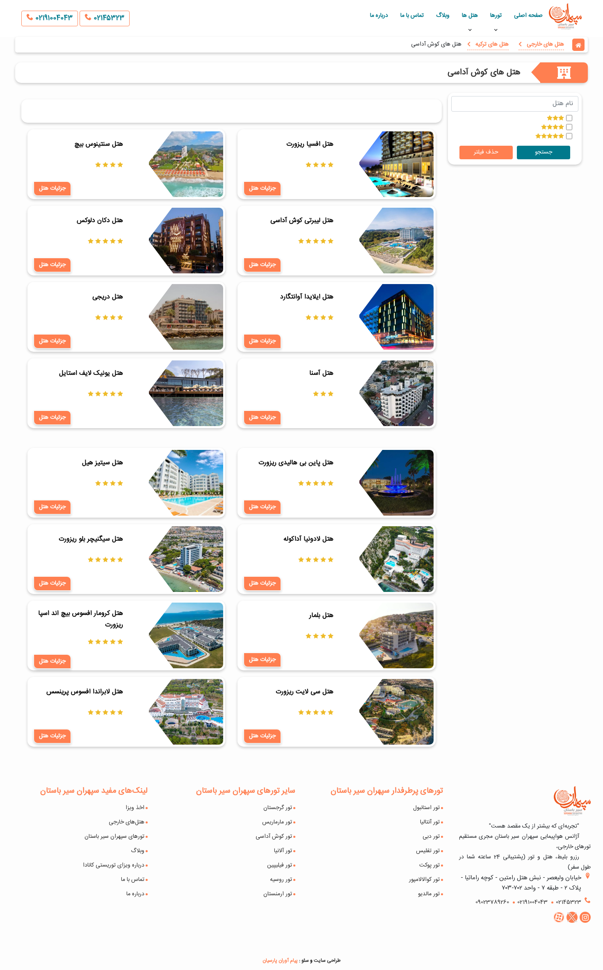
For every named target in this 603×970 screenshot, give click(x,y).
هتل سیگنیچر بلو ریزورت (91, 539)
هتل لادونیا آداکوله (308, 539)
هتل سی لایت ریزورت (304, 691)
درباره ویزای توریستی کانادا (113, 865)
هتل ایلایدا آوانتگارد (306, 297)
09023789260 (492, 902)
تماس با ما (412, 16)
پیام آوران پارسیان (280, 960)
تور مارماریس (277, 822)
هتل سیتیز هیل (102, 462)
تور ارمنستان (277, 894)
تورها (496, 16)
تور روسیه (281, 880)
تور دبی (431, 837)
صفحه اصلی (528, 16)
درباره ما (379, 16)
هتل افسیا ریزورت (309, 144)
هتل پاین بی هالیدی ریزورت (295, 462)
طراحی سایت (327, 960)
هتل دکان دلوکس (100, 220)
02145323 (107, 18)
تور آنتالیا (430, 822)
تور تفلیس (428, 851)
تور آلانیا (283, 851)
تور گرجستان (277, 808)
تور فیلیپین (279, 865)
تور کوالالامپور (424, 880)
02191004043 (53, 18)
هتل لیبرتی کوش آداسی (301, 220)
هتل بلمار (321, 615)
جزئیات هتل (262, 188)
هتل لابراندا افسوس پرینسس (84, 691)
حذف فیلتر (486, 152)
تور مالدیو (429, 894)
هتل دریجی (107, 297)
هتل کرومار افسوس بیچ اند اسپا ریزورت (80, 619)
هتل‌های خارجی (126, 822)
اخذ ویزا (135, 808)
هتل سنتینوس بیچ (98, 144)
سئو (305, 960)
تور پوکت (429, 865)
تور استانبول (426, 808)
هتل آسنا (321, 373)
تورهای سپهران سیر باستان (114, 837)
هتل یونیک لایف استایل (91, 373)
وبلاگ (443, 16)
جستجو (543, 152)
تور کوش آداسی (274, 837)
